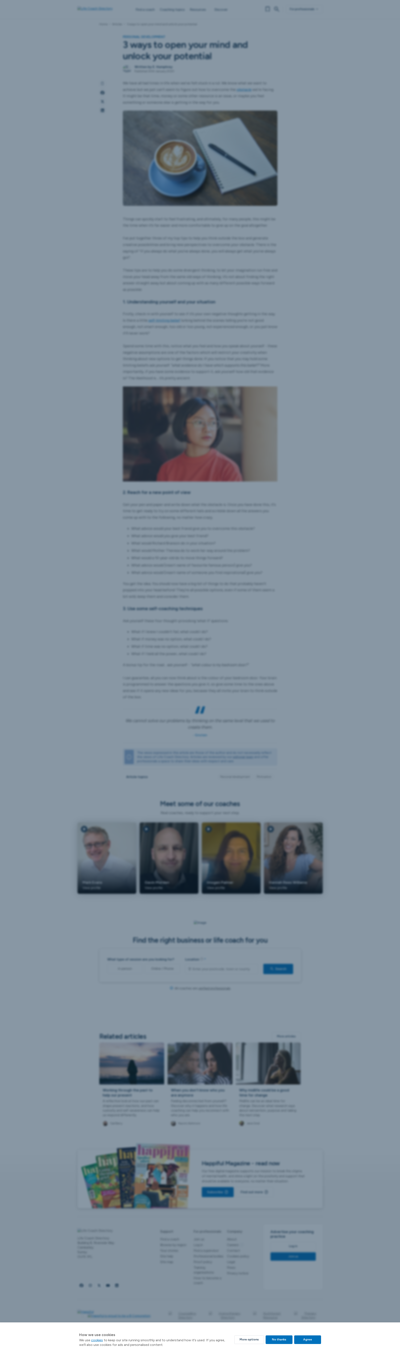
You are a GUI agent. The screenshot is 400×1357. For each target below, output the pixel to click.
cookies (97, 1340)
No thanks (279, 1339)
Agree (307, 1339)
